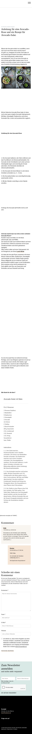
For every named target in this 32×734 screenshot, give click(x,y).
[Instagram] (22, 2)
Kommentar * (4, 590)
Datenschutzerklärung (21, 646)
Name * (3, 614)
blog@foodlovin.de (6, 712)
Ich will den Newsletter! (8, 693)
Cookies (15, 729)
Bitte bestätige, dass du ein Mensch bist (7, 681)
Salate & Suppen (11, 26)
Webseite (3, 630)
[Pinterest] (25, 2)
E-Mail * (3, 622)
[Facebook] (24, 2)
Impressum (3, 729)
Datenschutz (10, 729)
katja (4, 528)
